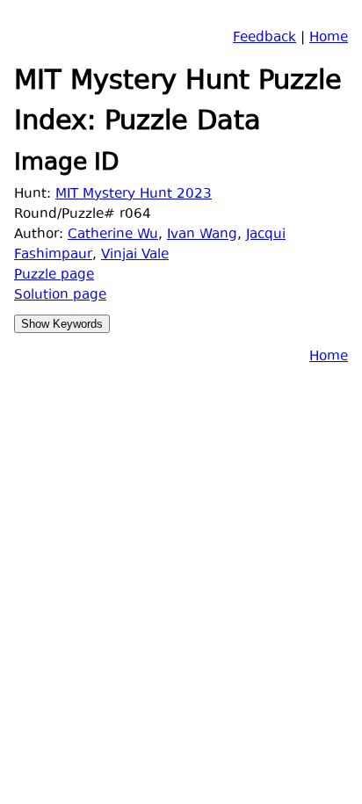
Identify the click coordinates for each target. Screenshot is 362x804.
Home (328, 38)
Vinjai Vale (135, 255)
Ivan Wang (202, 235)
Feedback (264, 38)
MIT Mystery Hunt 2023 (133, 195)
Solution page (60, 296)
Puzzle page (54, 275)
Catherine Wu (113, 235)
